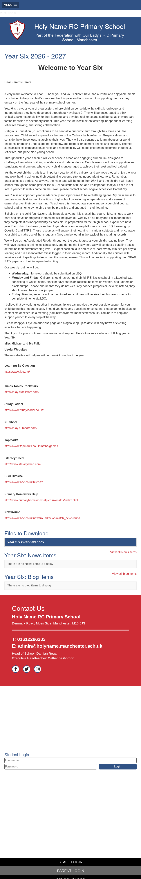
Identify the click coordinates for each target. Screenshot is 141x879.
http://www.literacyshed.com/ (22, 464)
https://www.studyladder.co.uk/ (24, 410)
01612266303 (31, 639)
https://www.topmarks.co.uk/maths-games (31, 446)
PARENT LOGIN (70, 871)
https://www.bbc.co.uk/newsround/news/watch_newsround (42, 518)
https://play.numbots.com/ (20, 428)
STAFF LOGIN (70, 862)
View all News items (123, 552)
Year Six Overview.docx (25, 542)
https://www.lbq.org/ (17, 371)
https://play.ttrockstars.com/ (21, 392)
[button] (10, 5)
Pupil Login (8, 13)
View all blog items (124, 573)
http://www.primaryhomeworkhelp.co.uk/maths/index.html (41, 500)
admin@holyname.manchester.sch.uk (60, 646)
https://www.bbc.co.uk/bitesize (23, 482)
